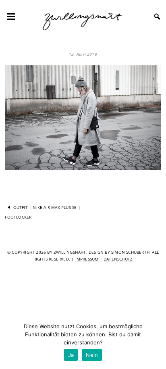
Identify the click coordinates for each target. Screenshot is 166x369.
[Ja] (156, 343)
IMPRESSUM (87, 259)
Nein (92, 355)
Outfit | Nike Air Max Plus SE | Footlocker (42, 211)
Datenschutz (118, 259)
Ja (71, 355)
